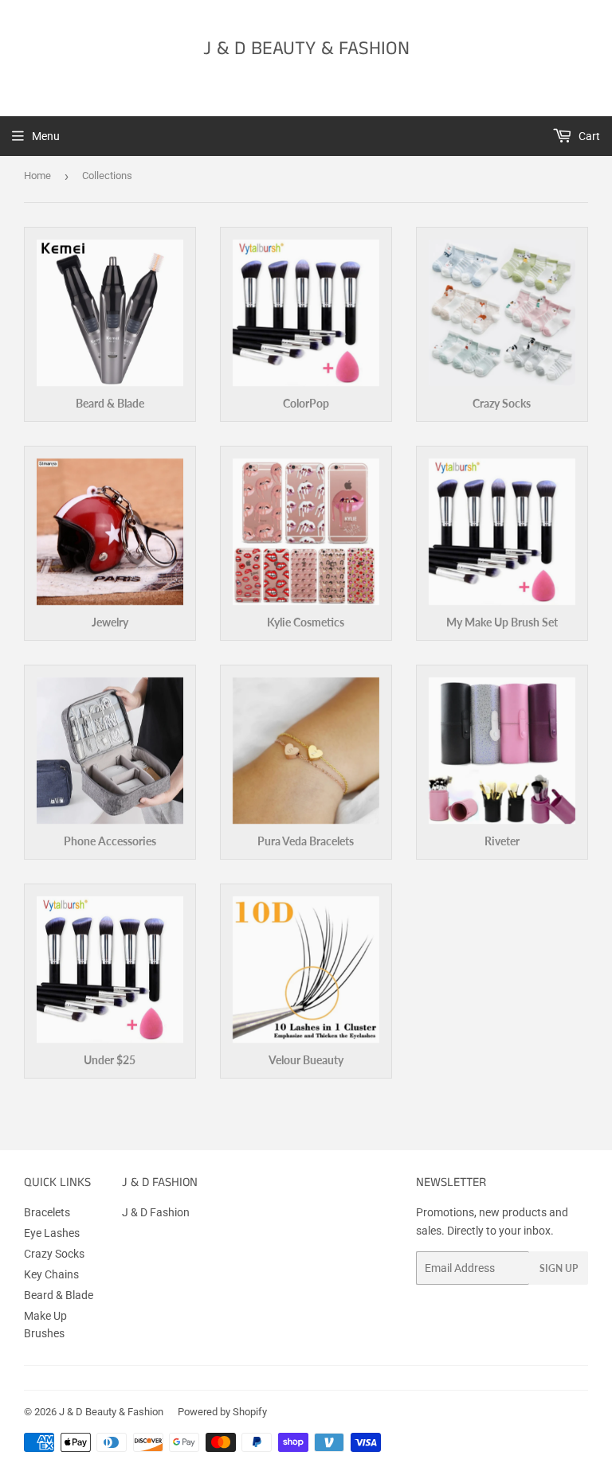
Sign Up (558, 1268)
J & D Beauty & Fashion (306, 49)
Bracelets (47, 1212)
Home (37, 175)
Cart (588, 136)
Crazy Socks (54, 1253)
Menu (46, 136)
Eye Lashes (52, 1233)
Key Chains (51, 1274)
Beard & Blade (58, 1295)
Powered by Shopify (222, 1412)
